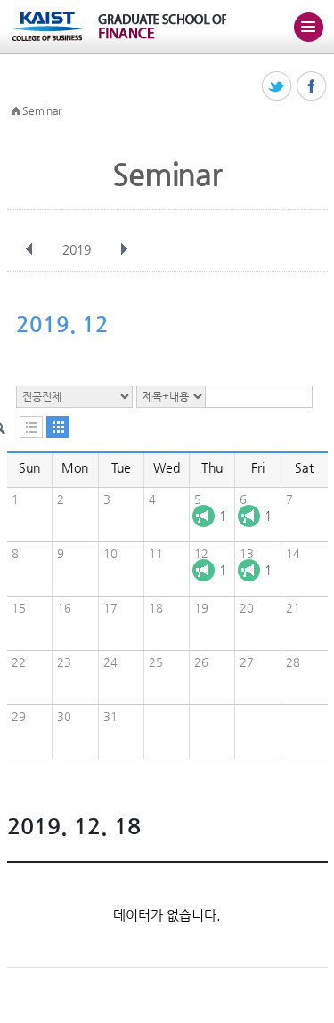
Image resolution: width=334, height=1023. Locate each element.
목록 (31, 427)
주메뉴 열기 (308, 27)
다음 (124, 249)
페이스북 (312, 86)
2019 (76, 249)
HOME (16, 111)
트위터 (277, 86)
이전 (29, 249)
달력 (57, 427)
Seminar (41, 110)
